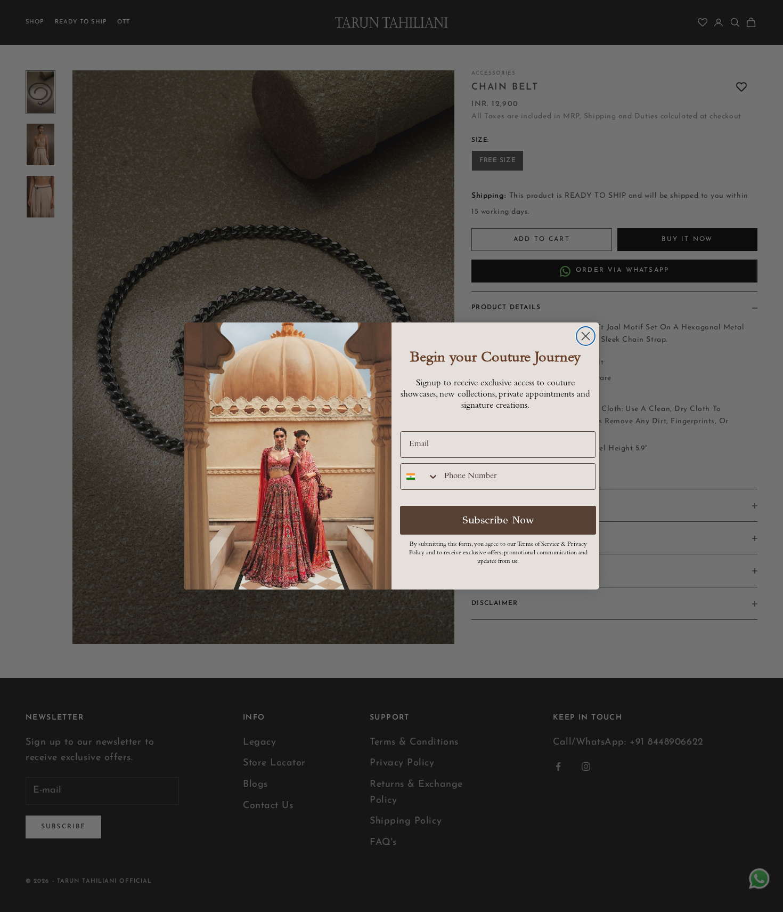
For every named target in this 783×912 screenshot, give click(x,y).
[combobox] (420, 476)
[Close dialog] (585, 336)
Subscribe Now (498, 520)
